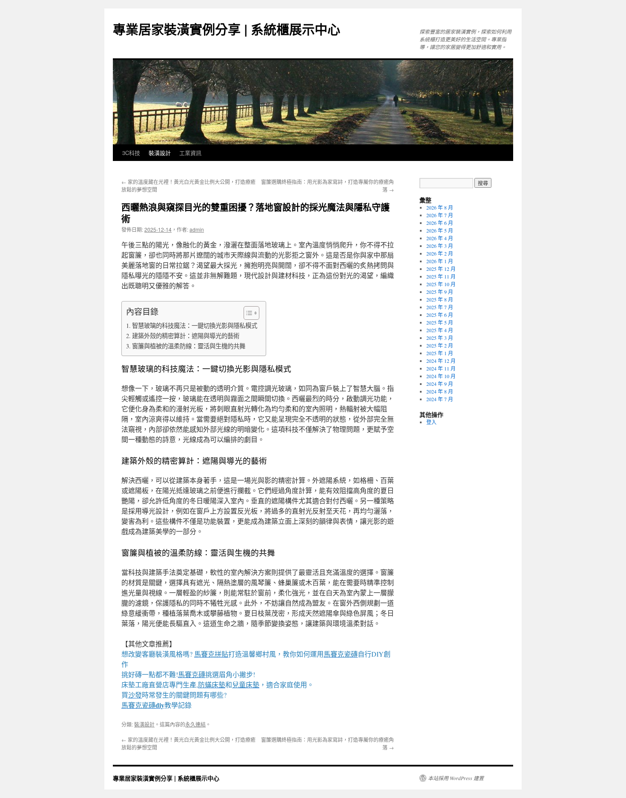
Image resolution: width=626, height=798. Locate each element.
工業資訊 (190, 153)
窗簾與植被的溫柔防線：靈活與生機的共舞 (188, 346)
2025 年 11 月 (441, 276)
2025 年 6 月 (439, 314)
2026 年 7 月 (439, 215)
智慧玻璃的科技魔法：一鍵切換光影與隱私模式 (194, 325)
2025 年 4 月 (439, 330)
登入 (431, 422)
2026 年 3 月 (439, 245)
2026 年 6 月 (439, 222)
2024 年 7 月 (439, 399)
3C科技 (131, 153)
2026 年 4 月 (439, 238)
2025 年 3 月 (439, 337)
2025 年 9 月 (439, 291)
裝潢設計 (160, 153)
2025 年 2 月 (439, 345)
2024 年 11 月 (441, 368)
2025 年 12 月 (441, 268)
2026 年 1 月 (439, 261)
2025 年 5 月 (439, 322)
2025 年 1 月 (439, 353)
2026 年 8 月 (439, 207)
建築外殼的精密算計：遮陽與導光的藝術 (185, 336)
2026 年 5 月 (439, 230)
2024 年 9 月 (439, 383)
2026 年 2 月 (439, 253)
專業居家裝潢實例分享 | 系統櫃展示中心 (226, 29)
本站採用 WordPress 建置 (456, 778)
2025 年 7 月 (439, 307)
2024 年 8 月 (439, 391)
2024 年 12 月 (441, 360)
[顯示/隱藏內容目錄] (247, 313)
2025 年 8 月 (439, 299)
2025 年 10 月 (441, 284)
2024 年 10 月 (441, 376)
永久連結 (195, 724)
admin (197, 229)
